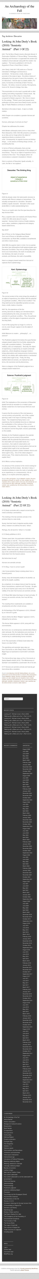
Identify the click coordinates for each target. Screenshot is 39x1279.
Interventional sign (9, 1157)
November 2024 (27, 795)
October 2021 (26, 877)
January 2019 (26, 939)
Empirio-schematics (10, 1139)
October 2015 (26, 1025)
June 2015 (26, 1033)
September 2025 (27, 773)
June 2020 (26, 906)
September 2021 (27, 879)
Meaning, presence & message (13, 1163)
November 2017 (27, 969)
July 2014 (25, 1058)
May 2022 (25, 861)
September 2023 (27, 826)
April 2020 (25, 910)
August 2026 (26, 749)
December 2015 (27, 1020)
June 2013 (26, 1086)
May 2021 (25, 888)
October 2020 (26, 897)
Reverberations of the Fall (11, 1199)
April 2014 (25, 1064)
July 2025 (25, 778)
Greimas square (8, 1148)
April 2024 (25, 811)
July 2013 (25, 1084)
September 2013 (27, 1080)
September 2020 (27, 899)
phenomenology (8, 1183)
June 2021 (26, 886)
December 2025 (27, 767)
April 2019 (25, 932)
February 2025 (27, 789)
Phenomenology (8, 1185)
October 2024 (26, 798)
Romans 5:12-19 (9, 1201)
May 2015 (25, 1036)
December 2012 (27, 1099)
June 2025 (26, 780)
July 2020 (25, 903)
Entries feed (7, 1249)
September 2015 (27, 1027)
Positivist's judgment (10, 1188)
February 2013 (27, 1095)
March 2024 (26, 813)
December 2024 (27, 793)
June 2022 (26, 859)
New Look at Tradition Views (12, 1172)
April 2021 (25, 890)
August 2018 (26, 950)
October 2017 (26, 972)
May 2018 (25, 956)
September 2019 (27, 921)
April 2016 (25, 1011)
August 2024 (26, 802)
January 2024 (26, 817)
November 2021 (27, 875)
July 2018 (25, 952)
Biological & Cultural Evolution (13, 1124)
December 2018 (27, 941)
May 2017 (25, 983)
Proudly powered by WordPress (29, 1268)
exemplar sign (28, 480)
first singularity (22, 678)
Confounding (7, 1135)
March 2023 (26, 839)
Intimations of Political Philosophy (14, 1159)
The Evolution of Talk (10, 1221)
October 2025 (26, 771)
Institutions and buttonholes (12, 1152)
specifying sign (13, 485)
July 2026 (25, 751)
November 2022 (27, 848)
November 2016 (27, 996)
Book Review (8, 1128)
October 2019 (26, 919)
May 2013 (25, 1088)
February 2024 (27, 815)
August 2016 (26, 1003)
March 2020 (26, 912)
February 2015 (27, 1042)
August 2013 (26, 1082)
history (9, 482)
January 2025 (26, 791)
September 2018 (27, 947)
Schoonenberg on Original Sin (12, 1205)
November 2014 (27, 1049)
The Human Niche (9, 1223)
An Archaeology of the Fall (19, 8)
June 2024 (26, 806)
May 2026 (25, 756)
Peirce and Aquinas (11, 478)
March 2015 (26, 1040)
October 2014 (26, 1051)
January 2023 (26, 844)
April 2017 (25, 985)
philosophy (17, 483)
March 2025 (26, 787)
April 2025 (25, 784)
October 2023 (26, 824)
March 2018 (26, 961)
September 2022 (27, 853)
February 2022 (27, 868)
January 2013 (26, 1097)
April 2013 (25, 1091)
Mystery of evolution (10, 1168)
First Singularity (8, 1144)
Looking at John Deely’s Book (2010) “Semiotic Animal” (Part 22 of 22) (19, 501)
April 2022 (25, 864)
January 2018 (26, 965)
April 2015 (25, 1038)
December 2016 (27, 994)
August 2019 (26, 923)
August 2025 (26, 776)
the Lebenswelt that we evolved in (25, 485)
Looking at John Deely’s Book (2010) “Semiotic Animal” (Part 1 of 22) (19, 45)
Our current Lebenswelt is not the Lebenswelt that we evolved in (18, 673)
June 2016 (26, 1007)
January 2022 (26, 870)
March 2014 (26, 1066)
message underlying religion (12, 1166)
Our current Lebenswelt (10, 1174)
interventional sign (30, 482)
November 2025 (27, 769)
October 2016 (26, 998)
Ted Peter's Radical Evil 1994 (12, 1214)
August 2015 (26, 1029)
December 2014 (27, 1047)
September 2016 (27, 1000)
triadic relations (6, 486)
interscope (22, 482)
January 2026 (26, 765)
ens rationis (16, 480)
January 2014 (26, 1071)
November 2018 (27, 943)
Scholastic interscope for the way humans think (18, 1203)
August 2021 (26, 881)
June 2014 (26, 1060)
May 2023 (25, 835)
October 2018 (26, 945)
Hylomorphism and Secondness (13, 1150)
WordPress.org (8, 1254)
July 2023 (25, 831)
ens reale (22, 480)
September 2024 (27, 800)
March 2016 (26, 1014)
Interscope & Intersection (11, 1155)
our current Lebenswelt (27, 679)
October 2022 (26, 850)
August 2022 (26, 855)
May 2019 (25, 930)
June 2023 (26, 833)
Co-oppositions (8, 1130)
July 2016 (25, 1005)
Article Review (8, 1119)
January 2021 (26, 895)
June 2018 (26, 954)
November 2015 (27, 1022)
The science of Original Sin (12, 1227)
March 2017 (26, 987)
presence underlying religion (12, 1190)
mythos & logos (8, 1170)
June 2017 (26, 980)
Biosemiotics (8, 1126)
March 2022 (26, 866)
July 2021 (25, 884)
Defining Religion (24, 673)
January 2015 (26, 1044)
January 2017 (26, 992)
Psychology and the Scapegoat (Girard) (15, 1194)
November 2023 (27, 822)
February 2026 (27, 762)
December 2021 (27, 873)
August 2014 (26, 1055)
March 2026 (26, 760)
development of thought (7, 480)
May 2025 (25, 782)
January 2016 (26, 1018)
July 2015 (25, 1031)
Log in (6, 1247)
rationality (23, 483)
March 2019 (26, 934)
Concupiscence (8, 1133)
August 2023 (26, 828)
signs (8, 485)
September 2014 (27, 1053)
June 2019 (26, 928)
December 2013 (27, 1073)
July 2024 (25, 804)
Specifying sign (8, 1210)
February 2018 (27, 963)
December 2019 (27, 914)
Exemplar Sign (8, 1141)
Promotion (7, 1192)
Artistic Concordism (9, 1122)
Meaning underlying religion (12, 1161)
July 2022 (25, 857)
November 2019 (27, 917)
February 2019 (27, 936)
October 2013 (26, 1077)
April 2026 (25, 758)
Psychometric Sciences (11, 1196)
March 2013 (26, 1093)
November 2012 (27, 1102)
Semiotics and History (10, 1207)
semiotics (4, 485)
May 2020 (25, 908)
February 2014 (27, 1069)
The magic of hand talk (10, 1225)
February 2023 (27, 842)
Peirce (13, 483)
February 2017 (27, 989)
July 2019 (25, 925)
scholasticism (29, 483)
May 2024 (25, 809)
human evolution (16, 482)
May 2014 (25, 1062)
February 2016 (27, 1016)
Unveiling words (8, 1232)
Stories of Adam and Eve (11, 1212)
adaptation (23, 478)
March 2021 (26, 892)
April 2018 (25, 958)
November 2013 (27, 1075)
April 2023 (25, 837)
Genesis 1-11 (8, 1146)
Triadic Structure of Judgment (12, 1230)
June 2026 (26, 753)
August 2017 (26, 976)
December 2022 (27, 846)
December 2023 (27, 820)
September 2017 (27, 974)
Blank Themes (25, 1270)
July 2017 (25, 978)
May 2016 (25, 1009)
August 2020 (26, 901)
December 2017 (27, 967)
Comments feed (8, 1252)
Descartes (33, 478)
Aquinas (28, 478)
